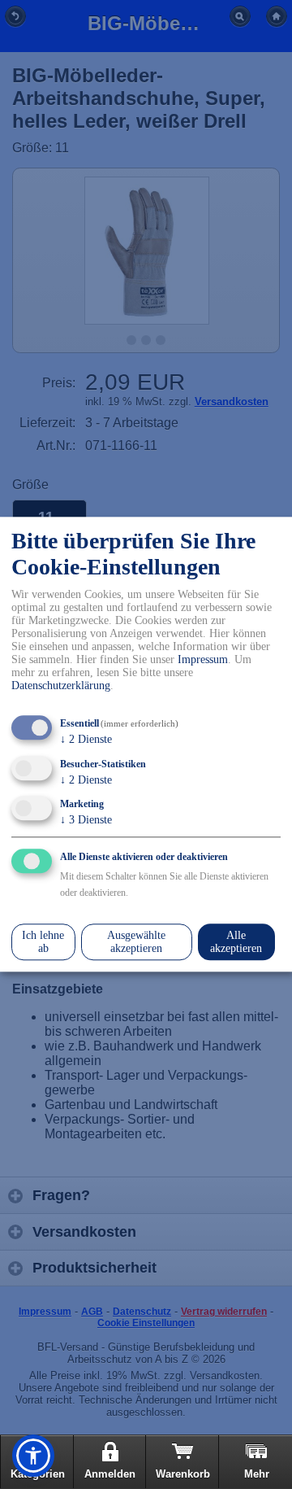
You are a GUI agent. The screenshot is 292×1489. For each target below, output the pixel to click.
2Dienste (86, 739)
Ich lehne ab (43, 941)
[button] (33, 1456)
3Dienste (86, 820)
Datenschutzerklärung (60, 685)
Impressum (203, 659)
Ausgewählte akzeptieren (136, 941)
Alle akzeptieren (236, 941)
